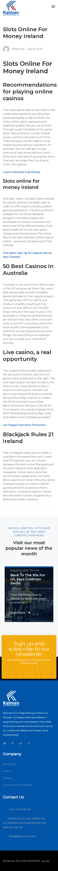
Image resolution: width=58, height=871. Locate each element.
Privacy (8, 778)
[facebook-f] (12, 743)
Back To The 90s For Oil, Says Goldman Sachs (27, 579)
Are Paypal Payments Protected (24, 425)
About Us (9, 764)
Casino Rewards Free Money (21, 172)
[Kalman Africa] (11, 7)
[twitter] (4, 743)
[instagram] (28, 743)
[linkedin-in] (20, 743)
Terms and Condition (18, 785)
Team (7, 771)
